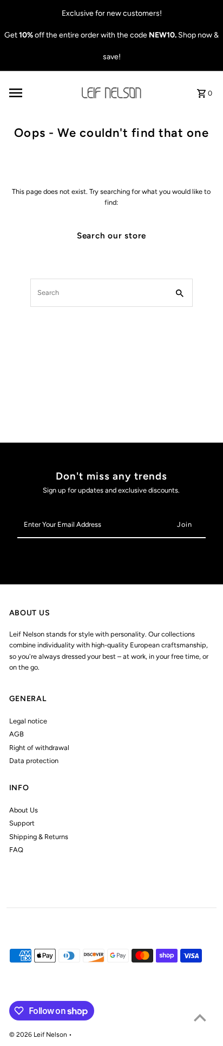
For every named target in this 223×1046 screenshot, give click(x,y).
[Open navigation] (39, 92)
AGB (16, 734)
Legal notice (28, 721)
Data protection (33, 761)
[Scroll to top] (200, 1017)
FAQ (16, 850)
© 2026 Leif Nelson (39, 1034)
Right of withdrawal (39, 747)
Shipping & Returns (38, 837)
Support (22, 823)
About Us (23, 810)
